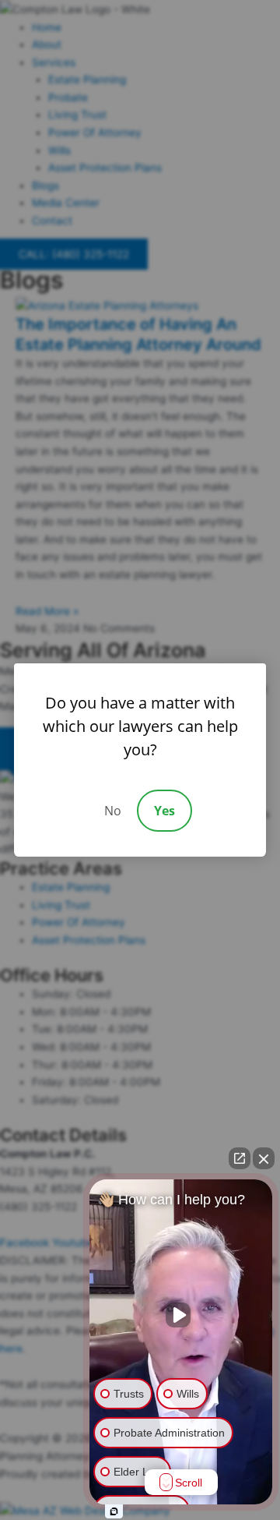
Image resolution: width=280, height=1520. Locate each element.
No (112, 810)
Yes (164, 810)
